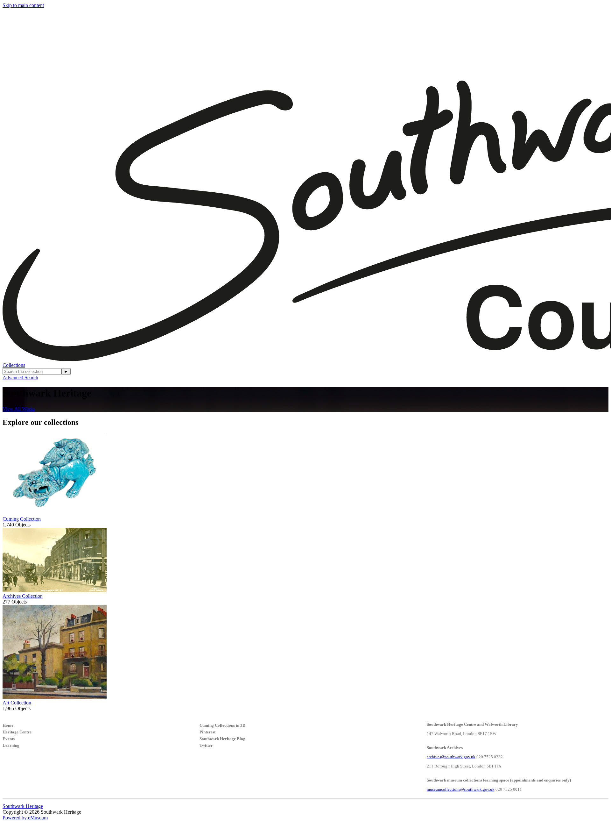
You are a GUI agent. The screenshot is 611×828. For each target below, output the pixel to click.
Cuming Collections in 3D (222, 725)
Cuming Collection (22, 519)
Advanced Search (20, 377)
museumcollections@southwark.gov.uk (461, 789)
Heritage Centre (17, 732)
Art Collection (17, 702)
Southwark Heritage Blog (222, 738)
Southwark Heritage (23, 806)
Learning (11, 745)
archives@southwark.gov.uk (451, 756)
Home (8, 725)
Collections (14, 365)
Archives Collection (23, 596)
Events (9, 738)
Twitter (206, 745)
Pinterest (207, 732)
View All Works (19, 408)
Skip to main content (23, 5)
